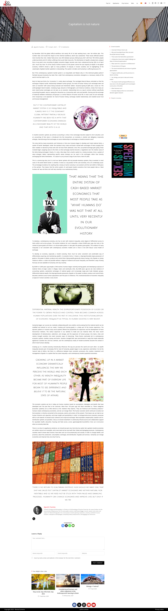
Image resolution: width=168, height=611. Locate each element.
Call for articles (84, 609)
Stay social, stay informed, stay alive (43, 593)
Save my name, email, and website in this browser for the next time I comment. (57, 558)
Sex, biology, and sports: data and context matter (121, 78)
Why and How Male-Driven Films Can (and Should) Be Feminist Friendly (121, 53)
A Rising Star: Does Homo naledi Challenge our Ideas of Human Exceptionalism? (122, 60)
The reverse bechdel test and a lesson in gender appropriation (123, 69)
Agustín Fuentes (39, 47)
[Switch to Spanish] (141, 3)
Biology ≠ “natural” (92, 586)
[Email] (73, 525)
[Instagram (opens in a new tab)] (158, 3)
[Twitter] (33, 518)
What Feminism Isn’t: (116, 88)
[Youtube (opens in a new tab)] (161, 3)
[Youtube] (93, 605)
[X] (66, 525)
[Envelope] (89, 605)
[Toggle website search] (149, 3)
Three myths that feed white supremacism (122, 57)
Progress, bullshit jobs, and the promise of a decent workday (122, 74)
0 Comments (65, 47)
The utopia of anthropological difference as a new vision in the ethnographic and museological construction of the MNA (122, 84)
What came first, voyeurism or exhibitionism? (123, 63)
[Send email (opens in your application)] (164, 3)
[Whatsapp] (69, 525)
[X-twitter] (79, 605)
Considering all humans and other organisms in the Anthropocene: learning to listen (68, 591)
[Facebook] (62, 525)
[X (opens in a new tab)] (152, 3)
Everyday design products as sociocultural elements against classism (121, 92)
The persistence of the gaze (118, 66)
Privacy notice (159, 609)
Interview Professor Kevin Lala (119, 50)
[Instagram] (84, 605)
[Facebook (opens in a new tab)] (155, 3)
